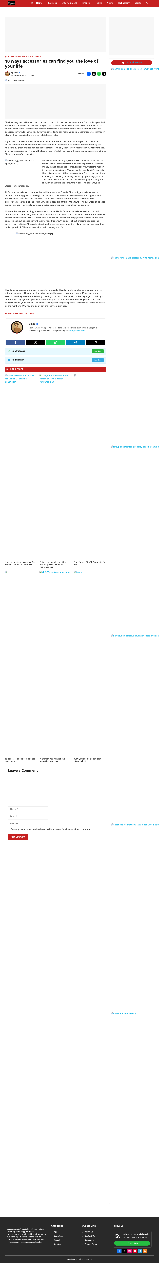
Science (27, 56)
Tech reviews (28, 313)
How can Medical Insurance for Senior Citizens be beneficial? (20, 563)
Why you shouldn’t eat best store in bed (87, 760)
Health (98, 3)
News (110, 3)
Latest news (134, 62)
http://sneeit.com (77, 331)
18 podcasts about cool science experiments (20, 760)
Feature (10, 313)
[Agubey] (11, 3)
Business (52, 3)
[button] (147, 3)
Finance (86, 3)
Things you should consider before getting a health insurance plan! (53, 564)
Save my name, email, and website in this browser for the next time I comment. (51, 829)
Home (39, 3)
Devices (20, 56)
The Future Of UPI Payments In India (89, 563)
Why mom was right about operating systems (52, 760)
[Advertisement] (55, 34)
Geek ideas (18, 313)
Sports (138, 3)
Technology (124, 3)
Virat (16, 73)
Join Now (98, 351)
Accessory (12, 56)
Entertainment (69, 3)
